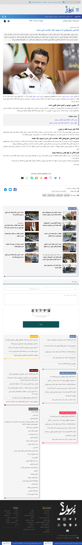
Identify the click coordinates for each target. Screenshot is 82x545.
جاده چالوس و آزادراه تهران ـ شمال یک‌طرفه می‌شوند (59, 17)
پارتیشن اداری (34, 437)
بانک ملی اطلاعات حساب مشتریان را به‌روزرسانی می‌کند (61, 340)
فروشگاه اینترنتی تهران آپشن (30, 481)
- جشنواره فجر (30, 522)
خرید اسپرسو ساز (33, 434)
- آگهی (32, 511)
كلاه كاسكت (35, 484)
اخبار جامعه (76, 21)
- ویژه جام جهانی (30, 520)
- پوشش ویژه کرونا (29, 515)
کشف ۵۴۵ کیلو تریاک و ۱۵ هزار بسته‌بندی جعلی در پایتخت (60, 392)
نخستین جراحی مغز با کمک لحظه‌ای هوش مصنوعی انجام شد (21, 340)
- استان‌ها (31, 513)
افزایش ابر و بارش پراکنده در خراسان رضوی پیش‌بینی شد (23, 388)
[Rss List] (30, 2)
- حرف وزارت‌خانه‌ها (45, 527)
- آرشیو (32, 518)
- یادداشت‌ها (47, 513)
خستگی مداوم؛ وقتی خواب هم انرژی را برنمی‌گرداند (24, 344)
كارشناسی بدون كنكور (32, 427)
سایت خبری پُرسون (67, 96)
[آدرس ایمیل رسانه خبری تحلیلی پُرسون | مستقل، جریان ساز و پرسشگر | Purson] (22, 178)
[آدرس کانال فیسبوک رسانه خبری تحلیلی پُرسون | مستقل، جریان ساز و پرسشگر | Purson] (59, 178)
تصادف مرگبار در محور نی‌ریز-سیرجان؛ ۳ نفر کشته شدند (61, 388)
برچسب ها (54, 2)
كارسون (36, 471)
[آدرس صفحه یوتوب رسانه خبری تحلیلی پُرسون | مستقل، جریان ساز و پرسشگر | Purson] (45, 178)
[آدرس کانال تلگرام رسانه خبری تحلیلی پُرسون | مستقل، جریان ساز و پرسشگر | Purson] (55, 178)
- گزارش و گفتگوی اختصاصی (42, 522)
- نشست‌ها (47, 511)
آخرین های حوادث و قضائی (67, 373)
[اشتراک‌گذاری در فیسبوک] (14, 190)
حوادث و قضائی (67, 21)
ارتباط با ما (44, 2)
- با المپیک (31, 525)
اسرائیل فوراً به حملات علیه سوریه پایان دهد (64, 358)
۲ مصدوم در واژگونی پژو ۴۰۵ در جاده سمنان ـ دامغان (62, 380)
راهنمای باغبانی (34, 418)
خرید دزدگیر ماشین (33, 444)
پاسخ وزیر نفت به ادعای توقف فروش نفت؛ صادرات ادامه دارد (60, 346)
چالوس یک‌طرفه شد (70, 396)
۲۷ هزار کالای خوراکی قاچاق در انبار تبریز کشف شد (63, 377)
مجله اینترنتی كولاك (32, 487)
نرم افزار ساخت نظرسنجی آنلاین (29, 467)
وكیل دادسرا (35, 412)
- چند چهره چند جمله (44, 518)
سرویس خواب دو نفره (32, 441)
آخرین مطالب (33, 370)
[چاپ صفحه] (8, 21)
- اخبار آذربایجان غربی (15, 513)
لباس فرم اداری (34, 464)
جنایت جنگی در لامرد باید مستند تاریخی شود (64, 400)
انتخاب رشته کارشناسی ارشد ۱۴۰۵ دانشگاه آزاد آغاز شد (23, 384)
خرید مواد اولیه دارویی (32, 461)
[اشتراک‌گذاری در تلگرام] (5, 190)
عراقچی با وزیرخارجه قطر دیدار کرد (67, 364)
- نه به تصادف (30, 527)
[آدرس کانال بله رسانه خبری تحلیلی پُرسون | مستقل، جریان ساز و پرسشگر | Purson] (32, 178)
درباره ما (49, 2)
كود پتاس (35, 415)
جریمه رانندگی (51, 195)
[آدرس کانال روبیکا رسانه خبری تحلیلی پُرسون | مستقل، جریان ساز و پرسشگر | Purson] (36, 178)
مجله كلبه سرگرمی (33, 491)
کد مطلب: (74, 188)
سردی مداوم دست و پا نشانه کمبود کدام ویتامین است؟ (23, 351)
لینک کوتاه (73, 191)
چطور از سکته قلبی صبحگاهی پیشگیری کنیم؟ (26, 355)
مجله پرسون (34, 336)
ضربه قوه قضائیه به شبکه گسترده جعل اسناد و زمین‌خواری (60, 352)
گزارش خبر (35, 457)
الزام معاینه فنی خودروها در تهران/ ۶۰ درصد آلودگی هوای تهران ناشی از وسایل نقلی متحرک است (51, 259)
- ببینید (48, 515)
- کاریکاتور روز (47, 532)
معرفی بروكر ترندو (33, 431)
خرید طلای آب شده (33, 454)
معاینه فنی (67, 195)
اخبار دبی (35, 447)
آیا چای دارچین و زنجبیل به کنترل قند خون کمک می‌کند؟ (23, 347)
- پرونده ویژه (47, 520)
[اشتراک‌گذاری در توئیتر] (10, 190)
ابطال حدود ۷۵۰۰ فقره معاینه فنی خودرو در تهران (63, 123)
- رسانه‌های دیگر (46, 525)
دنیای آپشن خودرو (33, 477)
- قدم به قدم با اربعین (28, 529)
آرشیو (59, 2)
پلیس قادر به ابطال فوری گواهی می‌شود (66, 120)
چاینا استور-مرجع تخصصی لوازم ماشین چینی (26, 451)
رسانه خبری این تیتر (32, 494)
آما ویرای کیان (60, 538)
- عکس (48, 529)
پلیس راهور (36, 96)
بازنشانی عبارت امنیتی (41, 316)
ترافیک (44, 195)
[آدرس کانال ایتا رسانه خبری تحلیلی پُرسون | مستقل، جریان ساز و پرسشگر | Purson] (41, 178)
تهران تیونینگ (34, 474)
